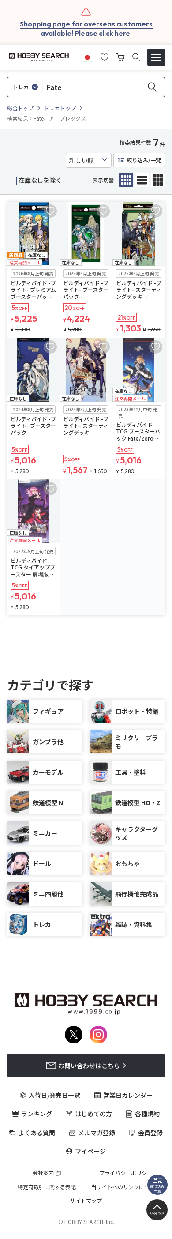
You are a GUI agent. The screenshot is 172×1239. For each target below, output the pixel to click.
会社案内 (43, 1172)
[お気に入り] (104, 56)
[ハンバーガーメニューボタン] (156, 57)
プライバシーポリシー (125, 1172)
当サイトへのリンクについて (125, 1186)
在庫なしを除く (40, 180)
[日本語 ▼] (87, 56)
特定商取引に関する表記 (47, 1186)
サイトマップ (86, 1200)
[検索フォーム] (136, 57)
